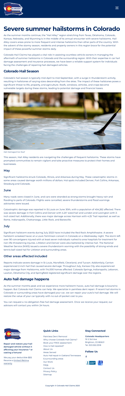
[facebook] (86, 357)
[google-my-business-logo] (100, 361)
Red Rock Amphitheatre (88, 232)
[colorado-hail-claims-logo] (13, 3)
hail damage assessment (59, 302)
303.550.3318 (95, 345)
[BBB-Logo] (90, 361)
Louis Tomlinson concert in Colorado (57, 236)
